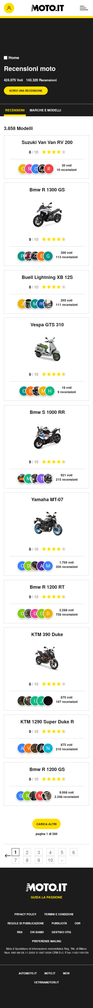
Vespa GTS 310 (47, 324)
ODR (77, 923)
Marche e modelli (45, 110)
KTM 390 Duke (47, 634)
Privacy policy (25, 914)
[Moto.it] (47, 8)
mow (66, 973)
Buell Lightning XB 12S (47, 277)
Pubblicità (59, 923)
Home (14, 57)
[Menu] (84, 8)
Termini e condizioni (58, 914)
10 (50, 859)
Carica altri (46, 824)
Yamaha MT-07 (47, 499)
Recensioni (15, 110)
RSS (19, 932)
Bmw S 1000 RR (47, 412)
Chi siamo (37, 932)
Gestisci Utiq (61, 932)
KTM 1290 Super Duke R (47, 721)
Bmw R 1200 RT (47, 587)
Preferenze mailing (46, 941)
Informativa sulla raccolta (22, 999)
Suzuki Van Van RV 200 (47, 142)
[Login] (9, 8)
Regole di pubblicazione (25, 923)
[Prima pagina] (8, 856)
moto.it (49, 973)
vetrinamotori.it (46, 982)
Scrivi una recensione (25, 90)
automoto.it (28, 973)
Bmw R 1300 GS (47, 189)
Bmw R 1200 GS (47, 769)
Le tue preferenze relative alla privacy (34, 1005)
